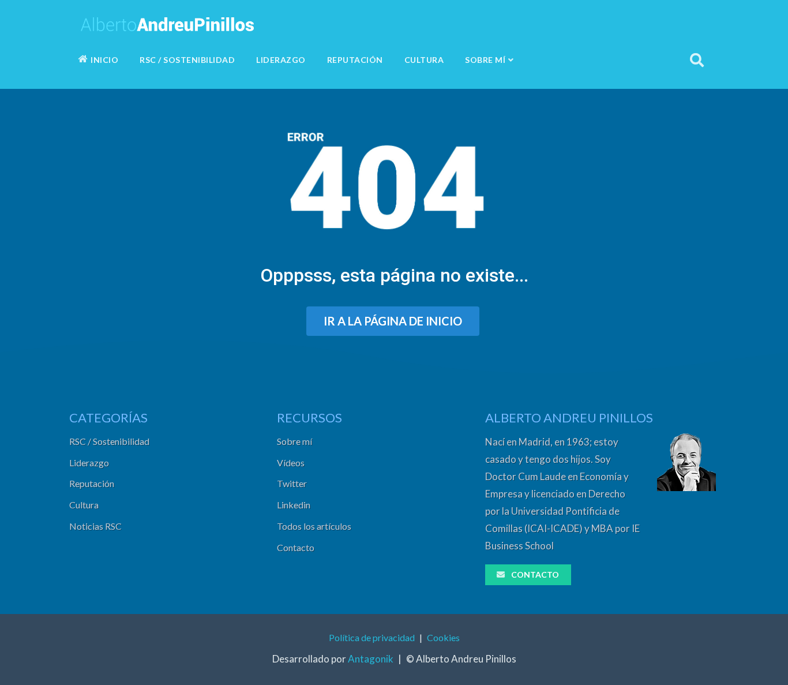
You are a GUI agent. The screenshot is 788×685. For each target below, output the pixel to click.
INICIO (104, 60)
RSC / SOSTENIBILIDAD (187, 60)
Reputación (91, 483)
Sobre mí (294, 441)
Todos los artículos (314, 526)
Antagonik (370, 659)
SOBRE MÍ (485, 60)
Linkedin (293, 504)
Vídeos (291, 462)
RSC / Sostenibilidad (109, 441)
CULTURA (424, 60)
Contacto (295, 547)
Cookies (443, 637)
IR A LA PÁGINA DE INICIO (393, 321)
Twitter (292, 483)
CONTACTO (535, 574)
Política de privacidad (372, 637)
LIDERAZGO (281, 60)
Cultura (84, 504)
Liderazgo (89, 462)
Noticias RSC (95, 526)
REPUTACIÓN (355, 60)
